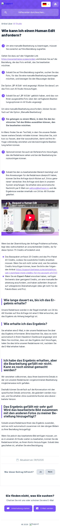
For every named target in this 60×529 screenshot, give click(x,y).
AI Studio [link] (17, 23)
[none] (7, 4)
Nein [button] (50, 472)
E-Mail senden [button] (47, 508)
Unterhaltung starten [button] (20, 508)
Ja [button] (40, 472)
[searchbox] (30, 12)
